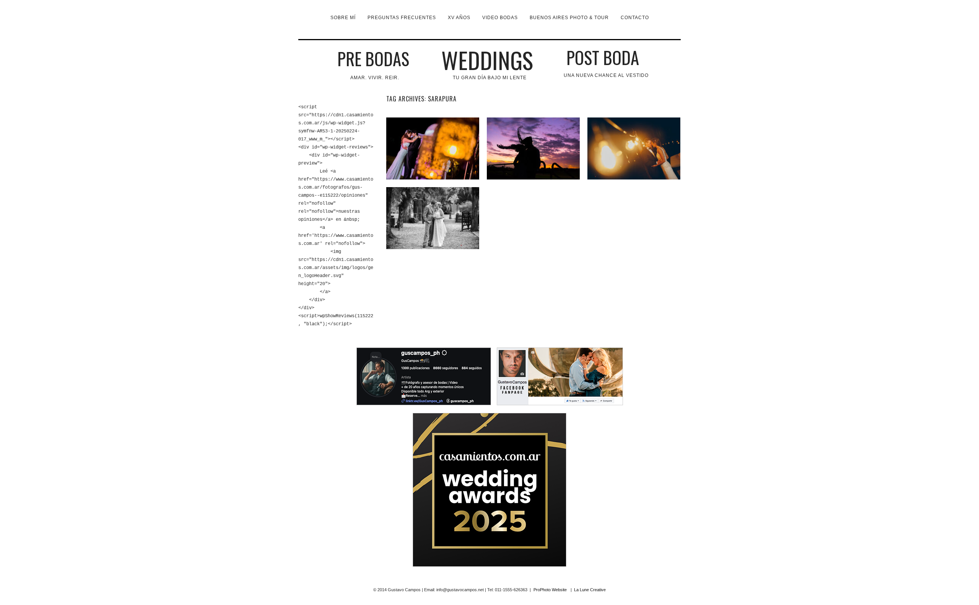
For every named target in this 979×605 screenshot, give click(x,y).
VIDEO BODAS (500, 17)
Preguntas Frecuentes (402, 17)
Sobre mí (343, 17)
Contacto (635, 17)
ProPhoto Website (550, 589)
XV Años (459, 17)
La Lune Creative (590, 589)
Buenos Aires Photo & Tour (569, 17)
